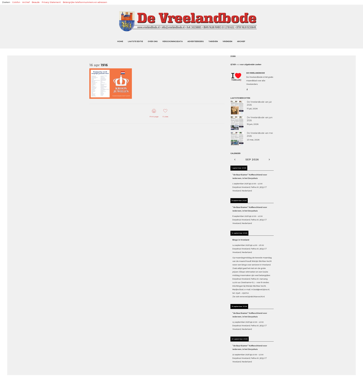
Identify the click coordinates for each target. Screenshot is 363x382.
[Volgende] (269, 160)
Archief (26, 2)
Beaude (36, 2)
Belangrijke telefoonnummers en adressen (85, 2)
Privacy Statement (51, 2)
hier (237, 64)
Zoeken (6, 2)
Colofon (16, 2)
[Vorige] (234, 160)
